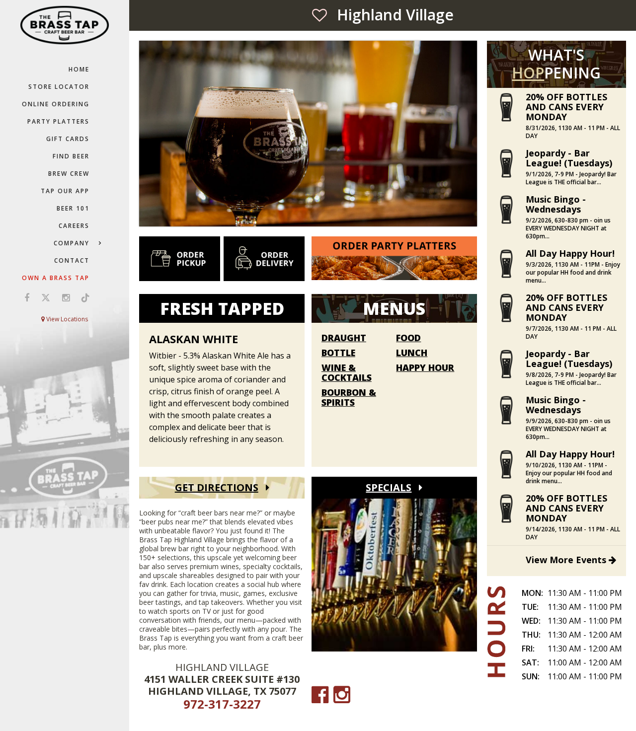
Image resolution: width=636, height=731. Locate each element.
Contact (71, 260)
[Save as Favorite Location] (319, 14)
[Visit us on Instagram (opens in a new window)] (66, 297)
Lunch (411, 353)
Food (408, 338)
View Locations (66, 319)
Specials (388, 487)
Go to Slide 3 (308, 213)
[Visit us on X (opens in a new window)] (45, 297)
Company (71, 243)
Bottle (338, 353)
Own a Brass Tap (55, 278)
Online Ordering (55, 104)
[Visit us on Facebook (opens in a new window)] (26, 297)
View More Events (567, 560)
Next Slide (470, 137)
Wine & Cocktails (346, 373)
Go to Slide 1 (288, 213)
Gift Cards (67, 139)
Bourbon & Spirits (348, 397)
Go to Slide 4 (318, 213)
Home (79, 69)
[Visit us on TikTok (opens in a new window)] (83, 297)
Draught (343, 338)
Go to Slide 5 (327, 213)
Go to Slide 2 (298, 213)
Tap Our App (65, 191)
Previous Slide (145, 137)
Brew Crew (68, 173)
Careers (74, 225)
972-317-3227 (222, 704)
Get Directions (216, 487)
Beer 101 (73, 208)
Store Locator (58, 86)
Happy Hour (425, 368)
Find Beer (71, 156)
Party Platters (58, 121)
